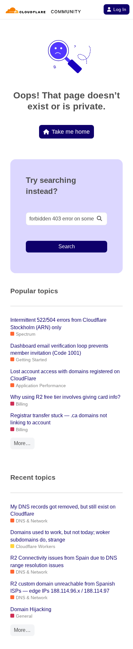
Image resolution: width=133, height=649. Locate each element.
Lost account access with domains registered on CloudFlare (65, 375)
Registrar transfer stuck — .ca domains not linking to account (58, 419)
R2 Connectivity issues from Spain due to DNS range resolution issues (63, 561)
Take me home (71, 131)
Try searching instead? (51, 186)
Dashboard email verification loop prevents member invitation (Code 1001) (59, 349)
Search (66, 246)
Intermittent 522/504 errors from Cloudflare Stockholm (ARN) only (58, 323)
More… (22, 443)
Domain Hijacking (30, 609)
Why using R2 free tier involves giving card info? (65, 397)
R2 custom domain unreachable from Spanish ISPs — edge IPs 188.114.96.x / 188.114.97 (62, 587)
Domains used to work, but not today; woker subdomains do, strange (60, 536)
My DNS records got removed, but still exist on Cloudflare (63, 510)
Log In (119, 9)
